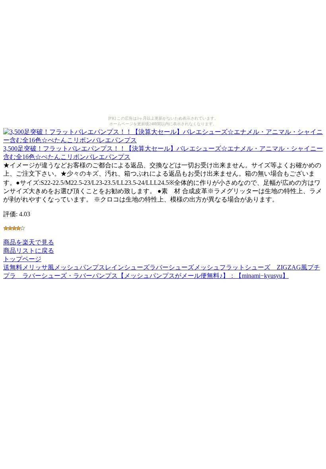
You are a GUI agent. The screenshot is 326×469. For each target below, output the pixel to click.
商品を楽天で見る (28, 242)
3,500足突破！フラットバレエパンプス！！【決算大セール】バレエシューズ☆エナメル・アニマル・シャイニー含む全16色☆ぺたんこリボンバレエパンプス (163, 152)
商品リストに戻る (28, 250)
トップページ (22, 259)
